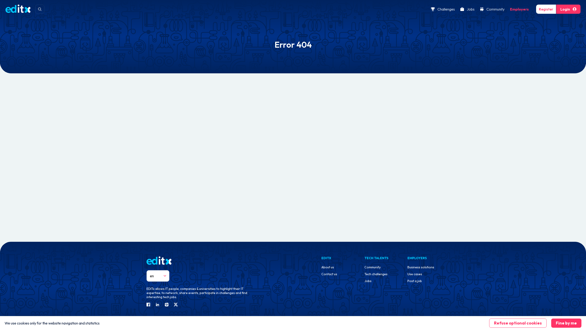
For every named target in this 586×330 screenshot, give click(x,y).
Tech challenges (376, 274)
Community (495, 9)
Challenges (446, 9)
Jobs (471, 9)
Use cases (414, 274)
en (152, 276)
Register (546, 9)
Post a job (414, 281)
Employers (519, 9)
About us (327, 267)
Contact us (329, 274)
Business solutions (420, 267)
